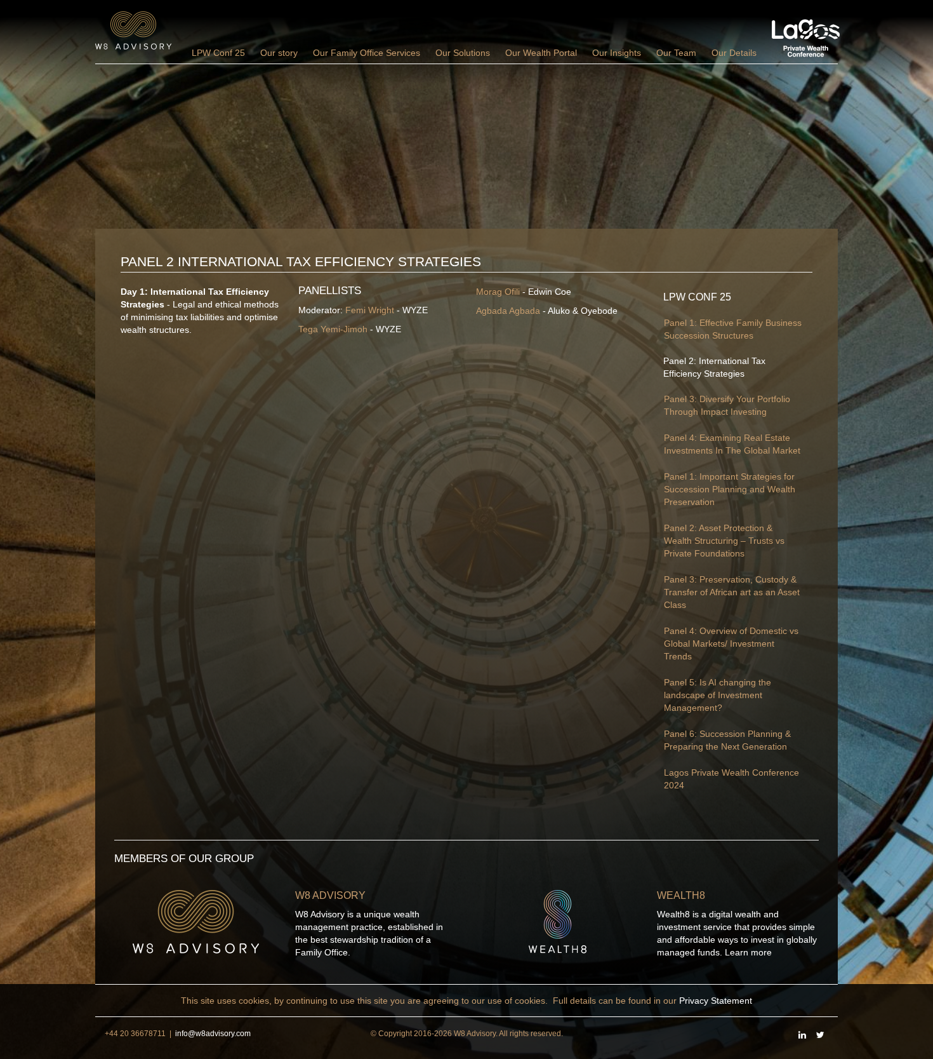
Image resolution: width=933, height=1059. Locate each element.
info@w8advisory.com (213, 1033)
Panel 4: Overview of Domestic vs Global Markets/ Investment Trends (731, 643)
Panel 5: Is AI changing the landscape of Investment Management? (717, 695)
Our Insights (616, 53)
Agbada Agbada (508, 311)
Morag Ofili (498, 292)
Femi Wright (369, 310)
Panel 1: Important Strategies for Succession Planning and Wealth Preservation (729, 489)
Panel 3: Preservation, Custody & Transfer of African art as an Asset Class (732, 592)
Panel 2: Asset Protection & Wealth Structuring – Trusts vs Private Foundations (724, 540)
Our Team (676, 53)
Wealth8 (681, 895)
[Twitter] (820, 1035)
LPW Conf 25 (218, 53)
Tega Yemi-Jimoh (332, 329)
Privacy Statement (715, 1000)
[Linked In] (802, 1035)
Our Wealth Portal (541, 53)
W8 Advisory (330, 895)
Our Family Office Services (366, 53)
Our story (279, 53)
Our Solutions (462, 53)
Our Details (734, 53)
